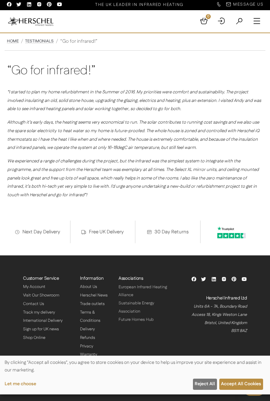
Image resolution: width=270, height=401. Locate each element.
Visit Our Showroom (41, 295)
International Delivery (43, 320)
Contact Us (33, 304)
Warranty (88, 354)
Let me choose (20, 384)
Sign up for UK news (41, 329)
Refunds (87, 338)
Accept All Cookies (241, 384)
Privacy (86, 346)
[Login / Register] (221, 21)
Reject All (205, 384)
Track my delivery (39, 312)
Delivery (87, 329)
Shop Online (34, 338)
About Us (88, 287)
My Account (34, 287)
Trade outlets (92, 304)
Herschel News (94, 295)
